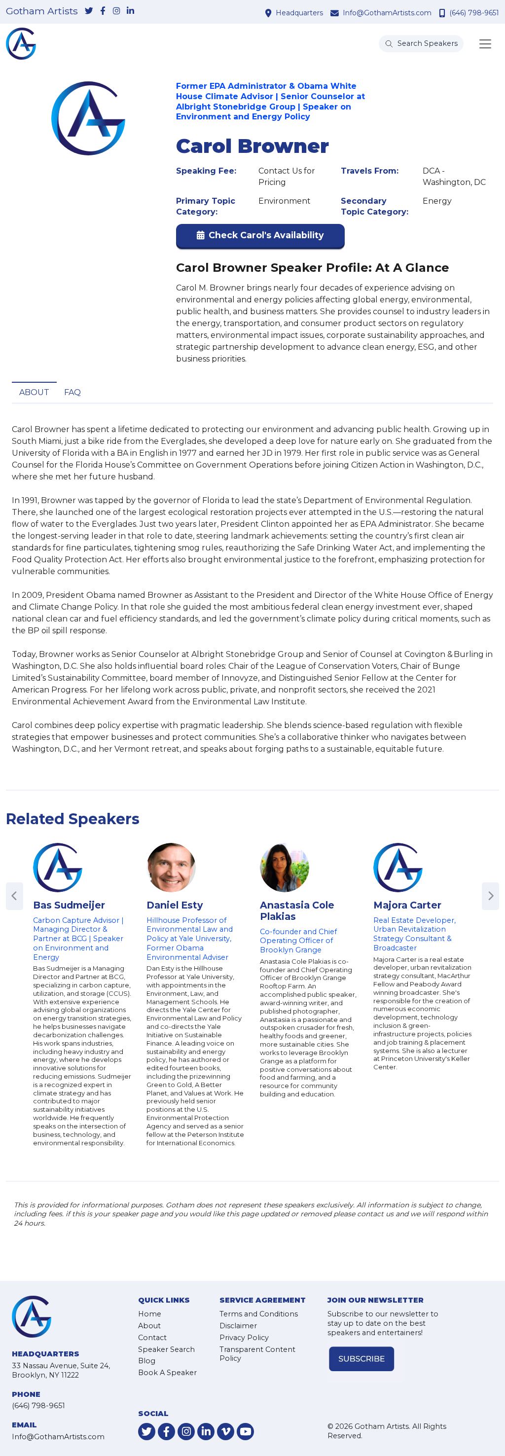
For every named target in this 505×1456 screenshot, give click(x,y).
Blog (146, 1360)
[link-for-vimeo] (225, 1431)
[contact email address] (335, 13)
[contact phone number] (443, 13)
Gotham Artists (42, 11)
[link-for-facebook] (102, 11)
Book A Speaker (167, 1372)
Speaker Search (166, 1349)
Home (149, 1314)
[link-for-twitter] (89, 11)
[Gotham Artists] (21, 44)
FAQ (72, 392)
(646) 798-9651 (474, 12)
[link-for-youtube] (245, 1431)
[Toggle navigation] (485, 44)
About (34, 392)
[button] (260, 237)
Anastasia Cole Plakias (297, 910)
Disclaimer (238, 1325)
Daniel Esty (174, 905)
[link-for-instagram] (116, 11)
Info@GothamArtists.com (387, 12)
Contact (152, 1337)
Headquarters (299, 12)
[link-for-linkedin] (130, 11)
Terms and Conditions (258, 1314)
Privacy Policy (244, 1337)
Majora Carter (407, 905)
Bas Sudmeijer (69, 905)
